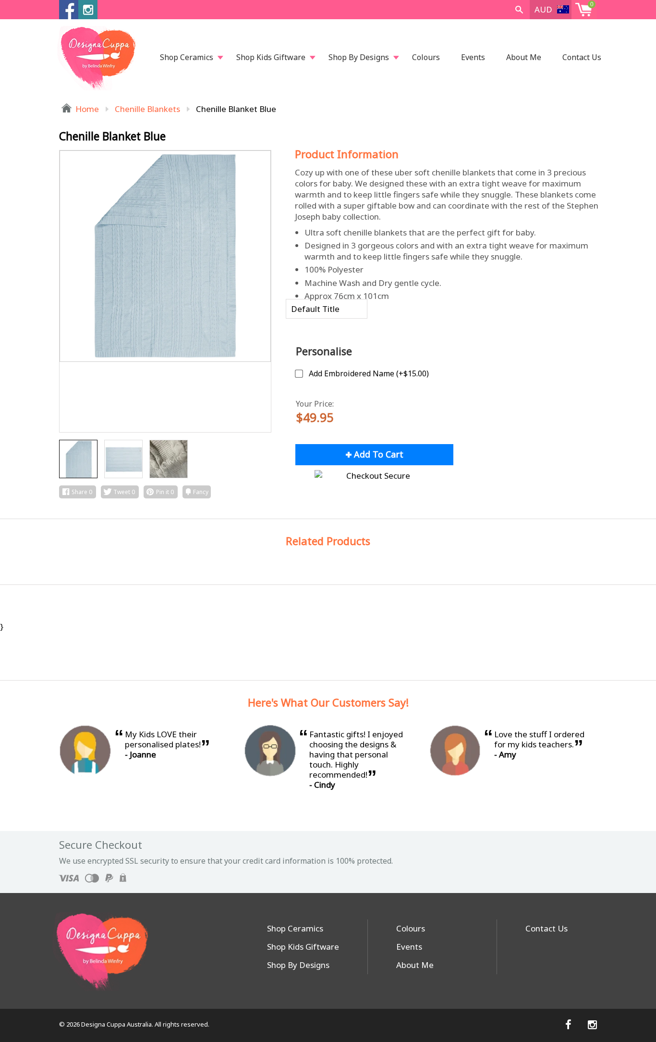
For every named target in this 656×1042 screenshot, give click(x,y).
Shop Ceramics (186, 57)
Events (473, 57)
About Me (523, 57)
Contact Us (581, 57)
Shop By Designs (358, 57)
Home (86, 108)
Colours (426, 57)
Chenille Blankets (147, 108)
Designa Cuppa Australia (116, 1024)
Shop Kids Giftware (270, 57)
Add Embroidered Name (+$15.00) (369, 373)
